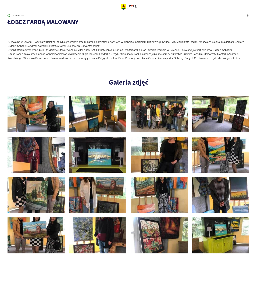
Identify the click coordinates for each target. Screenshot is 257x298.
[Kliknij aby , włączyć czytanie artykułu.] (10, 31)
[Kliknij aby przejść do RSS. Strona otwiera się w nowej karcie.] (248, 15)
